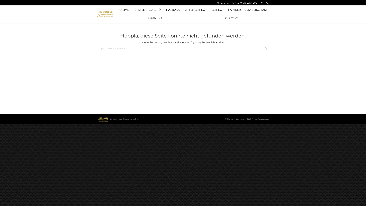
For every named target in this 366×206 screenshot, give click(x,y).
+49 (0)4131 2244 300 (246, 2)
